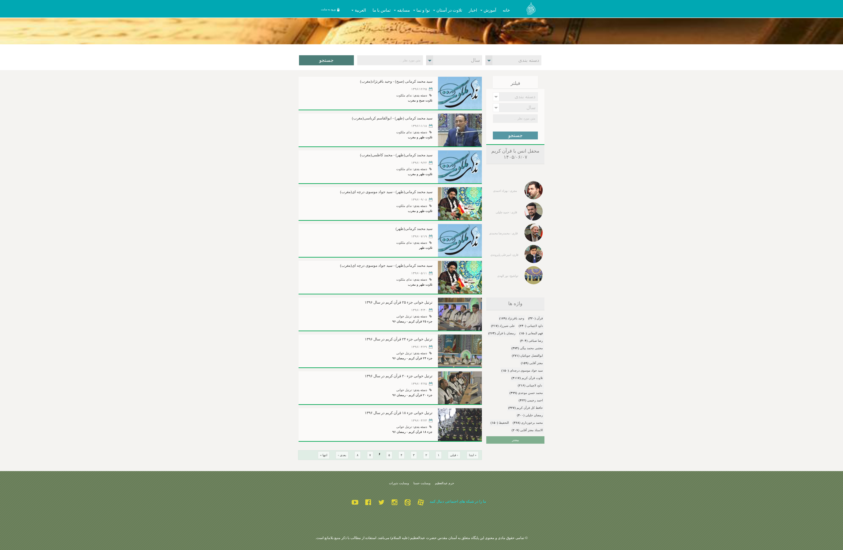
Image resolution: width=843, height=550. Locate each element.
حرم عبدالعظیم (444, 483)
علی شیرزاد (507, 326)
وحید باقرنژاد (516, 318)
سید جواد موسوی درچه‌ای (526, 370)
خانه (506, 10)
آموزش (491, 10)
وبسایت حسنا (422, 483)
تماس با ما (382, 10)
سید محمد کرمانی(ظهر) (414, 229)
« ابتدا (472, 455)
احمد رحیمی (535, 400)
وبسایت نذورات (399, 483)
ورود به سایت (328, 9)
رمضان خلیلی (534, 415)
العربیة (362, 10)
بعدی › (342, 455)
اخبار (473, 10)
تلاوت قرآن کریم (532, 378)
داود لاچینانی (535, 326)
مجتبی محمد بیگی (531, 348)
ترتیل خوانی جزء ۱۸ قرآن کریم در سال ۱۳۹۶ (398, 413)
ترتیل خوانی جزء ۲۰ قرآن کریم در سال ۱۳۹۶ (398, 376)
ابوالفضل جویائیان (531, 355)
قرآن (540, 318)
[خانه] (531, 9)
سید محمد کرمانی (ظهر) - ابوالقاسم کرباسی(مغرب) (392, 118)
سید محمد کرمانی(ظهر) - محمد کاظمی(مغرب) (396, 155)
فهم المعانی (535, 333)
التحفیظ (504, 422)
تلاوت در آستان (450, 10)
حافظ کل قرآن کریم (530, 407)
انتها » (323, 455)
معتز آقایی (536, 363)
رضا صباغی (535, 340)
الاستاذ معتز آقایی (531, 430)
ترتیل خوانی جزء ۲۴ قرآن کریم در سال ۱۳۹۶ (398, 339)
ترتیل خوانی (404, 316)
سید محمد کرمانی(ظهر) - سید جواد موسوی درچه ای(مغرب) (386, 192)
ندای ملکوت (404, 95)
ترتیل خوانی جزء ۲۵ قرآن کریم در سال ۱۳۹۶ (398, 302)
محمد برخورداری (532, 422)
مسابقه (405, 10)
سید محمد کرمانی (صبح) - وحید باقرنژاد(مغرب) (396, 81)
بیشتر (515, 440)
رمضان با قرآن (506, 333)
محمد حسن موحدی (530, 393)
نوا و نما (424, 10)
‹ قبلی (454, 455)
